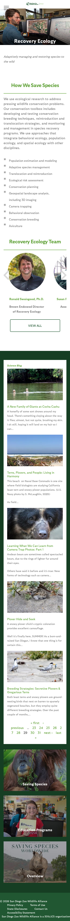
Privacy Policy (15, 904)
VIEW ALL (35, 325)
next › (48, 732)
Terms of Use (37, 904)
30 (32, 732)
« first (35, 723)
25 (48, 728)
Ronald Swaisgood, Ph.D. (26, 299)
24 (41, 728)
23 (34, 728)
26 (55, 728)
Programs (44, 830)
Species (41, 784)
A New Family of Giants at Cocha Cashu (33, 406)
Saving (28, 784)
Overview (35, 876)
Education (26, 830)
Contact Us (40, 908)
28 (18, 732)
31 (39, 732)
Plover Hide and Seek (21, 619)
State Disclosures (17, 908)
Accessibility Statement (21, 912)
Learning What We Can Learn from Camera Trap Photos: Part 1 (30, 547)
